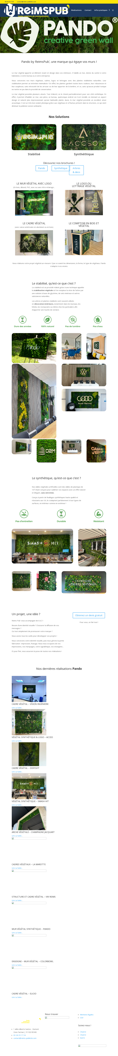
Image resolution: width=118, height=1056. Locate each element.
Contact (88, 10)
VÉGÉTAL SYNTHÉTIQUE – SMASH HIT (30, 801)
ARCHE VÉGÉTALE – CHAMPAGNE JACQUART (33, 832)
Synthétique (60, 168)
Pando (41, 168)
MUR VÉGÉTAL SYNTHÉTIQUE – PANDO (31, 929)
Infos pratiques (100, 10)
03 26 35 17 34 (19, 1035)
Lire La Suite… (17, 707)
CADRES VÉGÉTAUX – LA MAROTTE (29, 864)
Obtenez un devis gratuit (88, 615)
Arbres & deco (76, 170)
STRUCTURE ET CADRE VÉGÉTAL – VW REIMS (34, 896)
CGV (81, 1017)
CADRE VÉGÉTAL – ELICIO (24, 993)
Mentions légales (86, 1014)
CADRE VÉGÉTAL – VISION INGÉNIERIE (30, 704)
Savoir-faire (61, 10)
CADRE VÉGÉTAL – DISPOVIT (25, 768)
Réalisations (76, 10)
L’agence (49, 10)
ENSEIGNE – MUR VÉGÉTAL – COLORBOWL (32, 961)
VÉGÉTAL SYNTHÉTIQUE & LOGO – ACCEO (32, 737)
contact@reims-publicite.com (24, 1038)
